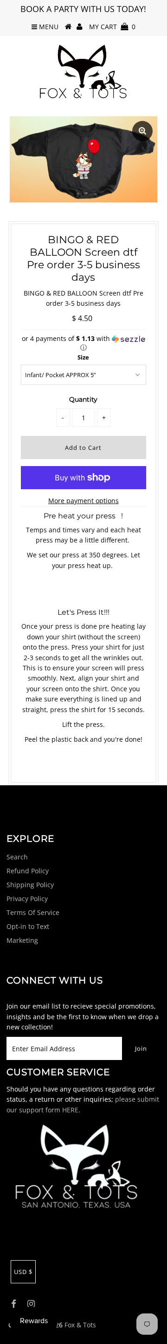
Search (17, 856)
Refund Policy (27, 870)
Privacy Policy (27, 898)
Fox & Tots (80, 1324)
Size (83, 357)
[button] (83, 343)
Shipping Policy (30, 884)
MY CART (112, 26)
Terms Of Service (32, 912)
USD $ (23, 1272)
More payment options (83, 500)
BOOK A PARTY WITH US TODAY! (83, 8)
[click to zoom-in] (142, 131)
